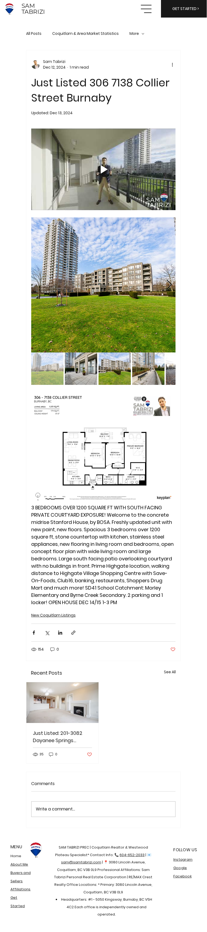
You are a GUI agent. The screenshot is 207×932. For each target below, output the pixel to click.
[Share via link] (73, 632)
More (134, 33)
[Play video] (103, 169)
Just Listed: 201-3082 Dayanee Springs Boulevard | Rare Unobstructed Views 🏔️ (61, 737)
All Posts (33, 33)
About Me (19, 864)
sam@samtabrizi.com (81, 862)
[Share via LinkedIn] (60, 632)
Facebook (182, 876)
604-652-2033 (132, 854)
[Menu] (146, 9)
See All (170, 672)
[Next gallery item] (169, 285)
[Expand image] (103, 284)
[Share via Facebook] (33, 632)
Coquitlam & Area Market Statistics (85, 33)
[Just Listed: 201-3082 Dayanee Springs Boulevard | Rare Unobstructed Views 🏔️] (62, 702)
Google (180, 867)
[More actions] (172, 64)
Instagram (182, 859)
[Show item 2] (81, 368)
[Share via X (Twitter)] (47, 632)
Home (16, 856)
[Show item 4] (148, 368)
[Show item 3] (115, 368)
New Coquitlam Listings (53, 615)
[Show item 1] (47, 368)
